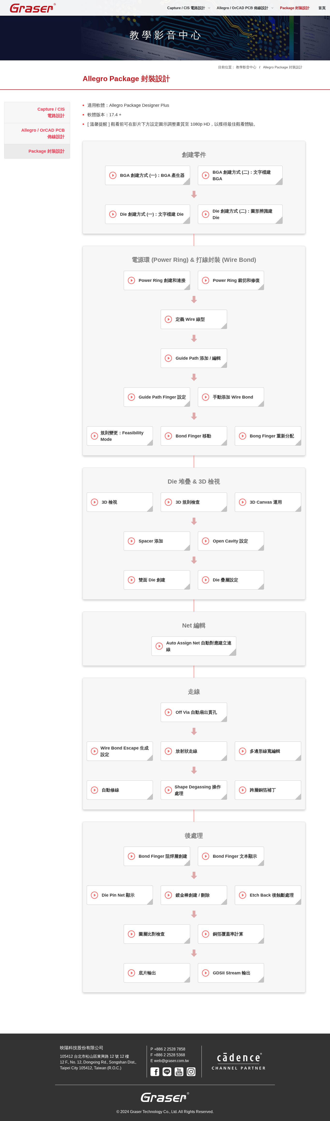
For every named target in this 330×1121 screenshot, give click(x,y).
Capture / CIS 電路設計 (186, 8)
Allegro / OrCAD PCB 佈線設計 (242, 8)
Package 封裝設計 (295, 8)
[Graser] (33, 8)
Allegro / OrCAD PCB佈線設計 (43, 133)
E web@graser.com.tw (170, 1061)
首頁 (322, 8)
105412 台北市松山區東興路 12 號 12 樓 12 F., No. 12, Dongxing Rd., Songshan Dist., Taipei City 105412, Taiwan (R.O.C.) (98, 1062)
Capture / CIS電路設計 (51, 112)
